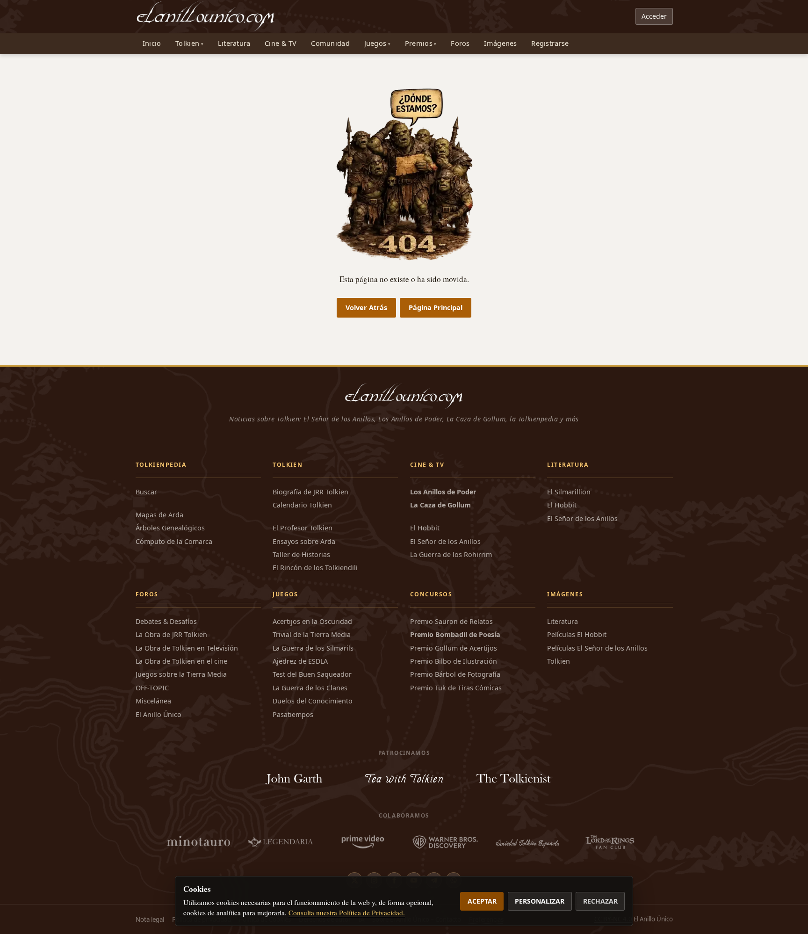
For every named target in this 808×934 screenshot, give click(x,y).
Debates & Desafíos (166, 621)
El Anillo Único (158, 714)
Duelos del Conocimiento (313, 700)
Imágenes (500, 43)
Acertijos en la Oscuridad (312, 621)
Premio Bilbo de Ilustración (453, 661)
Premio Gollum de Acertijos (453, 648)
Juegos (375, 43)
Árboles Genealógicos (170, 527)
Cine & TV (281, 43)
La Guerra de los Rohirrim (451, 554)
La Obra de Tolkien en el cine (181, 661)
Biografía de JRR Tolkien (310, 491)
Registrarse (550, 43)
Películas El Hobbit (576, 634)
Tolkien (187, 43)
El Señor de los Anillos (445, 541)
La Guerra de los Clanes (310, 687)
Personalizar (539, 901)
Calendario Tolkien (302, 504)
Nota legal (150, 919)
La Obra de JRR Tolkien (171, 634)
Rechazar (600, 901)
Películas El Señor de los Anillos (597, 648)
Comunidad (330, 43)
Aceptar (482, 901)
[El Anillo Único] (206, 16)
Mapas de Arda (159, 514)
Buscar (146, 491)
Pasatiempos (293, 714)
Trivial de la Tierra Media (312, 634)
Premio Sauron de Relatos (451, 621)
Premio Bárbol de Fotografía (455, 674)
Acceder (654, 16)
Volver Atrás (366, 307)
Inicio (152, 43)
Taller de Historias (301, 554)
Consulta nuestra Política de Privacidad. (347, 912)
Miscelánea (153, 700)
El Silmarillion (569, 491)
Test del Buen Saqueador (312, 674)
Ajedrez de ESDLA (300, 661)
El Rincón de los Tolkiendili (315, 567)
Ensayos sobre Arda (304, 541)
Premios (419, 43)
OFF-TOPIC (152, 687)
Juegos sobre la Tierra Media (181, 674)
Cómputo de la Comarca (174, 541)
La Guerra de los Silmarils (313, 648)
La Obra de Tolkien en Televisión (187, 648)
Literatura (234, 43)
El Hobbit (425, 527)
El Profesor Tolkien (302, 527)
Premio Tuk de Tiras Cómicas (456, 687)
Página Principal (435, 307)
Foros (460, 43)
